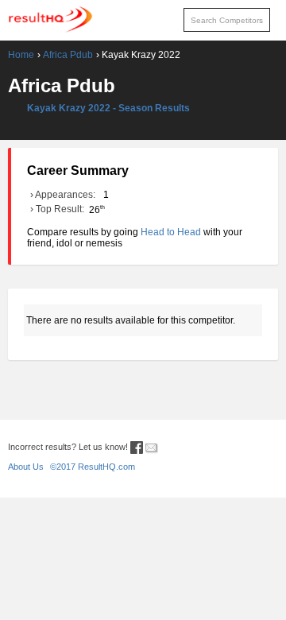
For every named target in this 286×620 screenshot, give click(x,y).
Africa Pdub (68, 54)
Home (21, 54)
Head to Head (171, 232)
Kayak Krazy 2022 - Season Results (108, 108)
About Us (26, 466)
